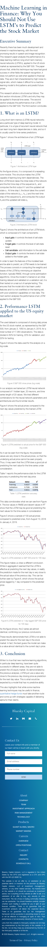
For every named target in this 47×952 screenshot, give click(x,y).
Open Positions (23, 845)
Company (23, 800)
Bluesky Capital (10, 4)
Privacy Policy (30, 940)
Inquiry (23, 855)
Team (23, 804)
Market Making (23, 831)
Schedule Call (23, 863)
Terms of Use (16, 940)
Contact (23, 850)
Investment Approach (24, 809)
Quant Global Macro (23, 827)
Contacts (23, 859)
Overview (23, 841)
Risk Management (23, 813)
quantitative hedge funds (11, 694)
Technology (23, 817)
